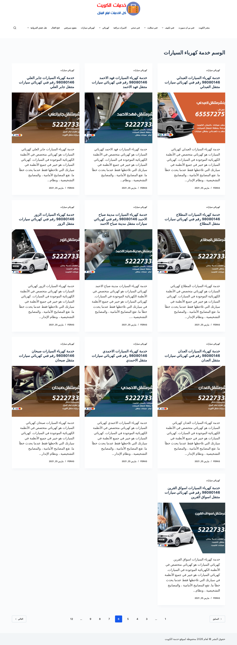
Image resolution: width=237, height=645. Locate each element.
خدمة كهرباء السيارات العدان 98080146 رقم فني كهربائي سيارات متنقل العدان (192, 355)
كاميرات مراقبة (120, 27)
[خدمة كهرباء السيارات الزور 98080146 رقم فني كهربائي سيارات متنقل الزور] (45, 254)
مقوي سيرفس (70, 27)
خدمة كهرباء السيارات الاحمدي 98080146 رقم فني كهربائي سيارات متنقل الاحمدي (119, 355)
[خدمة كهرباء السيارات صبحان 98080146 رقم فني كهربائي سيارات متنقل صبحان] (45, 391)
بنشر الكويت (204, 27)
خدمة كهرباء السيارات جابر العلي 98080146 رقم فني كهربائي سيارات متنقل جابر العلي (46, 82)
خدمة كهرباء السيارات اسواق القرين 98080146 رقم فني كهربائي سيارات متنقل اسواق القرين (192, 492)
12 (71, 618)
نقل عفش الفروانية (39, 27)
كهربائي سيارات (88, 27)
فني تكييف (169, 27)
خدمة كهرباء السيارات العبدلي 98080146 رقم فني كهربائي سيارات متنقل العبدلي (192, 82)
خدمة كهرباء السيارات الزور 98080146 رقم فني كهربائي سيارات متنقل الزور (46, 219)
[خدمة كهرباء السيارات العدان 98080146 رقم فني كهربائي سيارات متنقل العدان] (191, 391)
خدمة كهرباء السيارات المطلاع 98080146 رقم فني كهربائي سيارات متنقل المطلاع (192, 219)
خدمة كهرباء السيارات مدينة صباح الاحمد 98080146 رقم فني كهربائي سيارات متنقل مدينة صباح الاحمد (120, 219)
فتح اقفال (55, 27)
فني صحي (135, 27)
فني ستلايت (152, 27)
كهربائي (105, 27)
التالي (20, 619)
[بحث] (15, 28)
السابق (216, 619)
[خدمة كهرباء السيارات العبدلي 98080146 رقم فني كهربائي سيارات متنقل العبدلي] (191, 118)
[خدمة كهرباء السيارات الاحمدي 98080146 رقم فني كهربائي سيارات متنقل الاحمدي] (118, 391)
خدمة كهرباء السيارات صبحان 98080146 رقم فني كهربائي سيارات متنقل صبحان (46, 355)
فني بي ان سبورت (186, 27)
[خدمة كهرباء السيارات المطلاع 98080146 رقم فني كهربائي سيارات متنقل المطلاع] (191, 254)
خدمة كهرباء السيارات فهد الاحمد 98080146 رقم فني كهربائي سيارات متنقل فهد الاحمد (119, 82)
